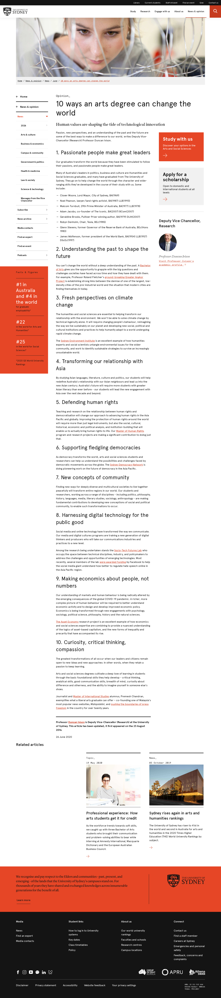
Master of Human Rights (130, 430)
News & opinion (196, 11)
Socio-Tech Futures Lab (128, 550)
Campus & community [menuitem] (32, 153)
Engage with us (162, 11)
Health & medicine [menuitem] (30, 171)
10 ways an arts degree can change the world (85, 81)
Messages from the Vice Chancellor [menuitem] (33, 199)
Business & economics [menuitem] (32, 143)
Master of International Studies (91, 696)
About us (178, 11)
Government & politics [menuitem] (32, 162)
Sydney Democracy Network (126, 464)
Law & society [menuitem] (28, 180)
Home (20, 81)
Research (145, 11)
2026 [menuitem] (23, 125)
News (47, 81)
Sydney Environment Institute (78, 340)
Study (133, 11)
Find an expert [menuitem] (24, 237)
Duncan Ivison (76, 722)
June (55, 81)
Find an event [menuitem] (24, 246)
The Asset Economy (67, 621)
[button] (215, 11)
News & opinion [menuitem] (29, 106)
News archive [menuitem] (24, 219)
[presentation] (113, 805)
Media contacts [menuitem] (25, 228)
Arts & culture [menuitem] (28, 134)
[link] (136, 3)
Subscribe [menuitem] (22, 209)
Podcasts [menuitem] (22, 255)
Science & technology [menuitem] (32, 189)
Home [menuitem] (23, 96)
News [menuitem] (20, 116)
